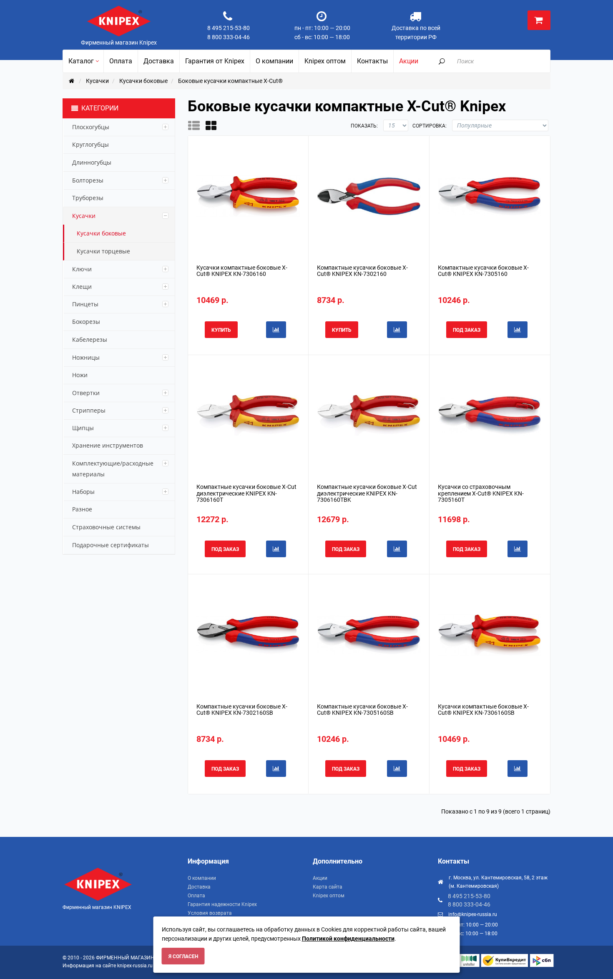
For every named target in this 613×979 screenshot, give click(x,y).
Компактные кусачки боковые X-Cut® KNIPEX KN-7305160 (483, 270)
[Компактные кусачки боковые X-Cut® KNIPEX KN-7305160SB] (368, 634)
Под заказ (466, 330)
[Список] (197, 125)
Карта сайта (327, 887)
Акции (320, 878)
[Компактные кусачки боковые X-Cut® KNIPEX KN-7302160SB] (248, 634)
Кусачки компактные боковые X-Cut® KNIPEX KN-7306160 (241, 270)
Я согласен (183, 956)
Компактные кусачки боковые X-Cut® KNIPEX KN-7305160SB (362, 709)
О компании (202, 878)
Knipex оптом (328, 896)
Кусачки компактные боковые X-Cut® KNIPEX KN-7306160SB (483, 709)
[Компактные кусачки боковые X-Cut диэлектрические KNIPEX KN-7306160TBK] (368, 415)
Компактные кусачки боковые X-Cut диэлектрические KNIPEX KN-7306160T (246, 493)
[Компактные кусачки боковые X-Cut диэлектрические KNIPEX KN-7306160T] (248, 415)
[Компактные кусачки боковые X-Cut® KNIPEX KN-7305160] (489, 195)
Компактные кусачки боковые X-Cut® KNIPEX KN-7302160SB (241, 709)
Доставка (199, 887)
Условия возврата (210, 913)
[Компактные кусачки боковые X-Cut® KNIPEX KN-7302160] (368, 195)
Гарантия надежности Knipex (222, 904)
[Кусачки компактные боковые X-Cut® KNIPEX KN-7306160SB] (489, 634)
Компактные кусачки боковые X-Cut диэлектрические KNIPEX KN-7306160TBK (367, 493)
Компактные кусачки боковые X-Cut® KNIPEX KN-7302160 (362, 270)
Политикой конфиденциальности (348, 938)
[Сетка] (213, 125)
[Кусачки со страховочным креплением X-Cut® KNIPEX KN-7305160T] (489, 415)
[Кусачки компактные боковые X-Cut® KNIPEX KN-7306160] (248, 195)
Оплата (196, 896)
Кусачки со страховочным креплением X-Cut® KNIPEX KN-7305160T (481, 493)
